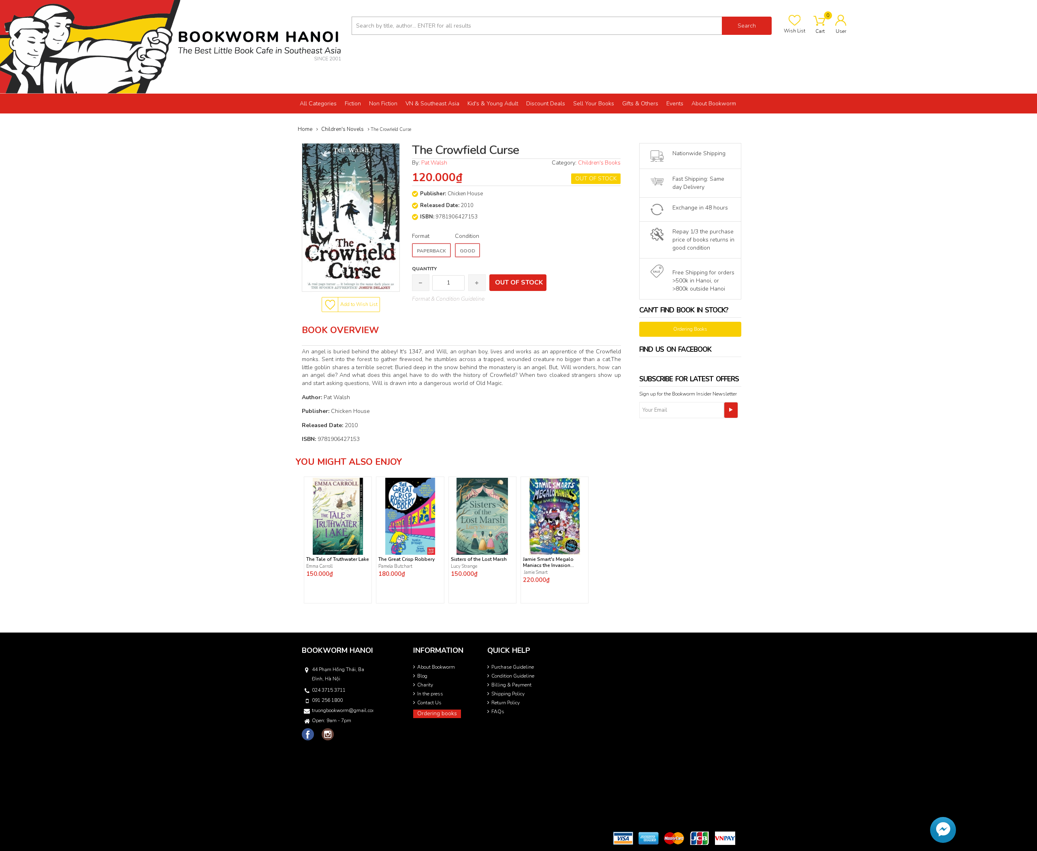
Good (467, 251)
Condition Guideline (512, 676)
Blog (422, 676)
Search (747, 26)
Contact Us (429, 702)
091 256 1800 (327, 700)
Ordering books (437, 713)
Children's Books (599, 163)
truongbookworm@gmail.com (342, 710)
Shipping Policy (508, 694)
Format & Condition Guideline (448, 299)
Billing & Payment (511, 685)
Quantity (424, 268)
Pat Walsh (434, 163)
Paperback (431, 251)
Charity (425, 685)
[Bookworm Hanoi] (173, 46)
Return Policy (505, 702)
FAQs (497, 711)
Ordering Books (690, 329)
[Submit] (731, 410)
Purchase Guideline (512, 667)
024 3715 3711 (329, 690)
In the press (430, 694)
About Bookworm (436, 667)
